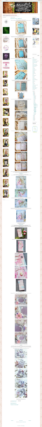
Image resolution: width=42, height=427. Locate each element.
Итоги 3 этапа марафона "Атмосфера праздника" (35, 111)
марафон (33, 72)
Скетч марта (35, 112)
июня (34, 100)
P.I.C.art (33, 89)
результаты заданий (34, 79)
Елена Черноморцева (21, 224)
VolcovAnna (21, 292)
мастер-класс (34, 73)
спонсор (33, 83)
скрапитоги (34, 81)
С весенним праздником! (35, 109)
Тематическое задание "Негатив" (36, 105)
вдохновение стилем (14, 401)
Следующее (12, 420)
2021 (33, 93)
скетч (33, 80)
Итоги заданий (35, 103)
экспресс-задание (34, 88)
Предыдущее (30, 420)
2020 (33, 94)
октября (34, 97)
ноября (34, 96)
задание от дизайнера (35, 65)
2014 (33, 118)
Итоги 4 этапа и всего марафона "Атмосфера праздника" (36, 108)
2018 (33, 115)
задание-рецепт (34, 66)
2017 (33, 116)
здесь (25, 399)
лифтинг (33, 71)
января (34, 114)
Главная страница (21, 420)
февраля (34, 113)
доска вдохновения (34, 64)
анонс (33, 58)
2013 (33, 119)
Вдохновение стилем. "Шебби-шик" (36, 104)
